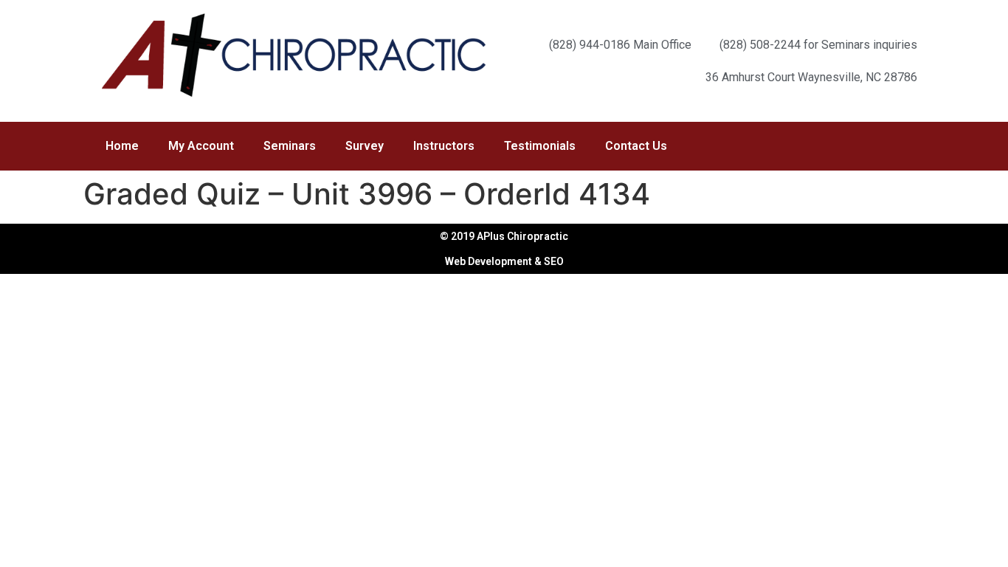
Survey (364, 146)
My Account (201, 146)
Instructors (443, 146)
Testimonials (540, 146)
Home (122, 146)
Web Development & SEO (504, 261)
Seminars (289, 146)
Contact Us (636, 146)
